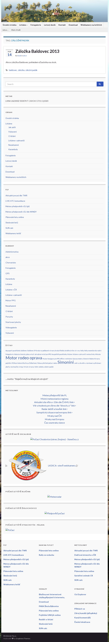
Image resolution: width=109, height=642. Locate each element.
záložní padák (31, 70)
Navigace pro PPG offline (56, 359)
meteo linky (90, 354)
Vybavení (12, 131)
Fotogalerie (36, 25)
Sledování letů (12, 222)
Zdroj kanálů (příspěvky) (85, 613)
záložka (21, 70)
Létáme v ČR (11, 289)
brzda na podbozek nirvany (45, 350)
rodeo (55, 363)
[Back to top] (102, 635)
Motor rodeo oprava (24, 357)
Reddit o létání (46, 619)
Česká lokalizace (82, 622)
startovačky (14, 367)
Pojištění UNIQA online (50, 615)
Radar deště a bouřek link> (55, 409)
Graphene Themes (23, 638)
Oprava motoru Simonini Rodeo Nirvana (86, 359)
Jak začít (12, 127)
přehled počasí (47, 363)
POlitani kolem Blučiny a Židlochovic (24, 363)
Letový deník (49, 25)
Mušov (45, 359)
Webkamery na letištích (91, 25)
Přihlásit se (79, 609)
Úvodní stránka (9, 25)
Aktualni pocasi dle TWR (16, 195)
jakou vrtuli (30, 354)
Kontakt (62, 25)
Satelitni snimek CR (83, 575)
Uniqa (21, 367)
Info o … (6, 30)
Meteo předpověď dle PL (54, 395)
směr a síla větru (80, 363)
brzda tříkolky (59, 350)
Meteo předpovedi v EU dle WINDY (21, 211)
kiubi (19, 56)
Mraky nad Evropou (54, 419)
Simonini (65, 362)
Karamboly (13, 149)
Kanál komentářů (82, 617)
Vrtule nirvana (29, 367)
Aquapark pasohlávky (13, 350)
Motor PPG (11, 300)
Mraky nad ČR (54, 415)
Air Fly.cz (54, 10)
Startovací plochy (13, 322)
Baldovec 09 (31, 350)
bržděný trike (69, 350)
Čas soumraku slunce (54, 422)
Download (73, 25)
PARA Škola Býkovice (49, 606)
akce (25, 56)
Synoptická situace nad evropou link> (54, 412)
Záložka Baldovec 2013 (37, 51)
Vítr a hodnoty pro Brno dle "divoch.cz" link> (54, 405)
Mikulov (98, 354)
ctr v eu (77, 350)
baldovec (13, 70)
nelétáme (68, 359)
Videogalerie (11, 327)
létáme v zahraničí (79, 354)
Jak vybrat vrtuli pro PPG (42, 354)
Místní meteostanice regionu (54, 398)
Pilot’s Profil (15, 30)
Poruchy (9, 316)
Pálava (39, 363)
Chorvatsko (11, 262)
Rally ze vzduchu (46, 555)
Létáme (22, 25)
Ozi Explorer (80, 594)
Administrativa (12, 252)
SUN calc (9, 228)
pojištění (8, 363)
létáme (69, 354)
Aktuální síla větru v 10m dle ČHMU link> (54, 402)
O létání (11, 136)
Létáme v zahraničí (16, 140)
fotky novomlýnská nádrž (92, 350)
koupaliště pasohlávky (59, 354)
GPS (8, 273)
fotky (82, 350)
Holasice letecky (20, 354)
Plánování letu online (15, 217)
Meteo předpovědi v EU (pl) (18, 206)
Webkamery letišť (13, 233)
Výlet (36, 367)
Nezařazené (13, 145)
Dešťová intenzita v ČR (85, 555)
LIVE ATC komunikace (15, 201)
